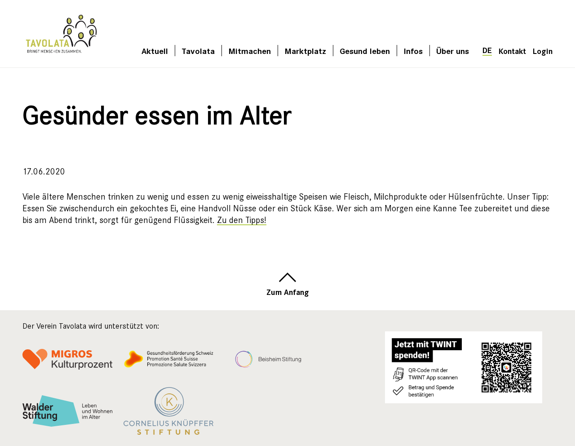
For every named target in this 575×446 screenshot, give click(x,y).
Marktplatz (305, 51)
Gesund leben (365, 51)
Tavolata (198, 51)
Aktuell (155, 51)
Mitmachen (249, 51)
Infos (413, 51)
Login (543, 50)
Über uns (452, 51)
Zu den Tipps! (241, 220)
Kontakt (512, 50)
